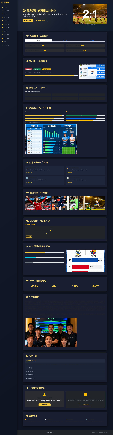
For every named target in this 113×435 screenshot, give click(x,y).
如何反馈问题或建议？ (31, 378)
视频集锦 (6, 27)
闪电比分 (6, 14)
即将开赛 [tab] (92, 40)
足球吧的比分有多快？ (31, 361)
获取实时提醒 (41, 20)
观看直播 (28, 20)
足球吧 (6, 2)
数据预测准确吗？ (30, 375)
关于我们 (6, 38)
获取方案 (6, 45)
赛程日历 (6, 17)
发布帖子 (29, 236)
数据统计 (6, 21)
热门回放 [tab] (65, 40)
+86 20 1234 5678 (50, 432)
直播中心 (6, 10)
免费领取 (45, 404)
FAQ (5, 41)
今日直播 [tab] (38, 40)
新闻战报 (6, 24)
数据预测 (6, 34)
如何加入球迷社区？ (31, 371)
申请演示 (86, 405)
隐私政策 (105, 432)
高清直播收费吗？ (30, 368)
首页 (5, 7)
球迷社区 (6, 31)
